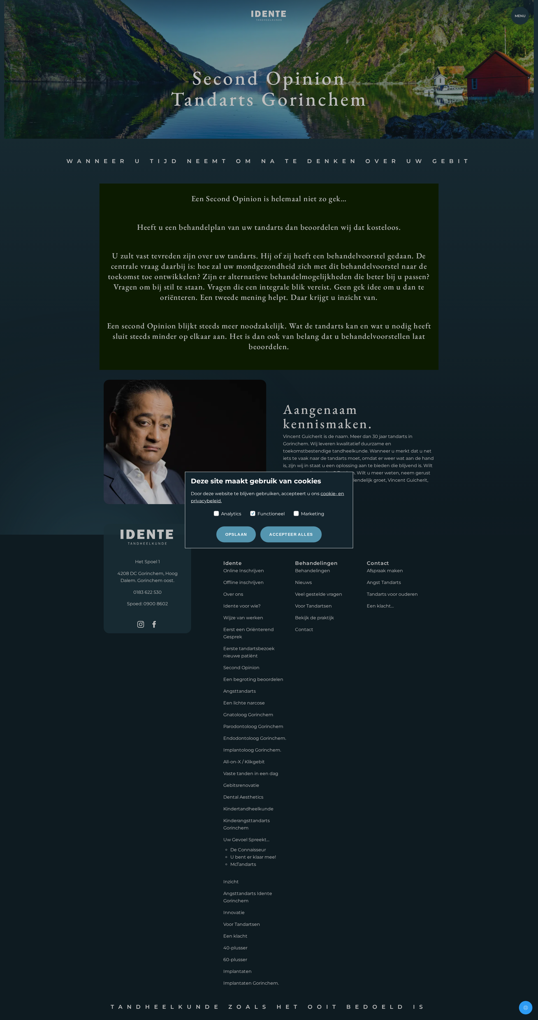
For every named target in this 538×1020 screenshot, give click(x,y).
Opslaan (236, 534)
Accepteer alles (291, 534)
